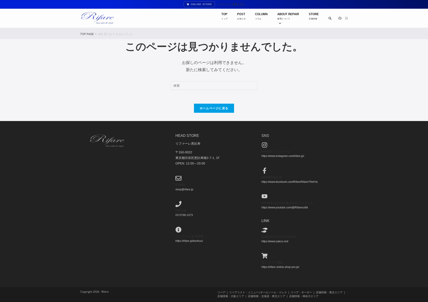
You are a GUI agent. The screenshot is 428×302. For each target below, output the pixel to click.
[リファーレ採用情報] (178, 230)
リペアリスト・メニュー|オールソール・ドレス (258, 292)
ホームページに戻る (214, 108)
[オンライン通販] (264, 256)
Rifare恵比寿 (271, 177)
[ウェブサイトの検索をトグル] (330, 18)
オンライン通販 (272, 262)
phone (180, 210)
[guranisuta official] (264, 230)
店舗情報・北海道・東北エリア (266, 296)
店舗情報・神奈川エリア (304, 296)
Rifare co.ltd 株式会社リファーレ (287, 203)
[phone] (178, 204)
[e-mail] (178, 178)
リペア (221, 292)
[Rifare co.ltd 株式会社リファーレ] (264, 196)
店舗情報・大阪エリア (230, 296)
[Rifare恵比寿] (264, 171)
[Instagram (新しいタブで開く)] (346, 18)
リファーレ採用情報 (189, 236)
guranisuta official (278, 236)
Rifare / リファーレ (276, 151)
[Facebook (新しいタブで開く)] (340, 18)
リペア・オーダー (301, 292)
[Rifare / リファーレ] (264, 145)
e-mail (180, 185)
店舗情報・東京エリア (329, 292)
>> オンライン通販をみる (231, 4)
